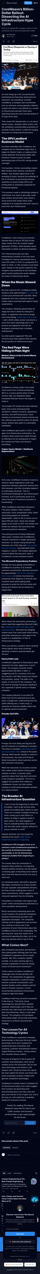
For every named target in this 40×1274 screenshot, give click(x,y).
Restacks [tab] (15, 1148)
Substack (10, 1270)
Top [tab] (4, 1173)
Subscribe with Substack (21, 1242)
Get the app (30, 1264)
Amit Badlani (11, 34)
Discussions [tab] (17, 1173)
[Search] (36, 1173)
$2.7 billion (30, 293)
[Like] (4, 41)
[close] (34, 1205)
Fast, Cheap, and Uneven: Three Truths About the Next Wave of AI (14, 1198)
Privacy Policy (23, 1250)
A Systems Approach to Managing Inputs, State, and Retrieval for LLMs (14, 1185)
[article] (20, 1185)
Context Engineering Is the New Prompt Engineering (13, 1180)
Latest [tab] (9, 1173)
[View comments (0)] (9, 41)
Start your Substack (15, 1264)
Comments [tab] (6, 1148)
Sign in (35, 3)
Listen (35, 36)
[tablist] (10, 1148)
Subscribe (28, 3)
